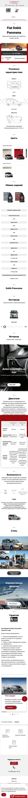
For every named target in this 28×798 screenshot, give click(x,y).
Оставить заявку (11, 5)
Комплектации (21, 5)
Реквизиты (14, 781)
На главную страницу (6, 722)
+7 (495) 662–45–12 (14, 1)
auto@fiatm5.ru (15, 3)
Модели (17, 722)
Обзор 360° (12, 384)
